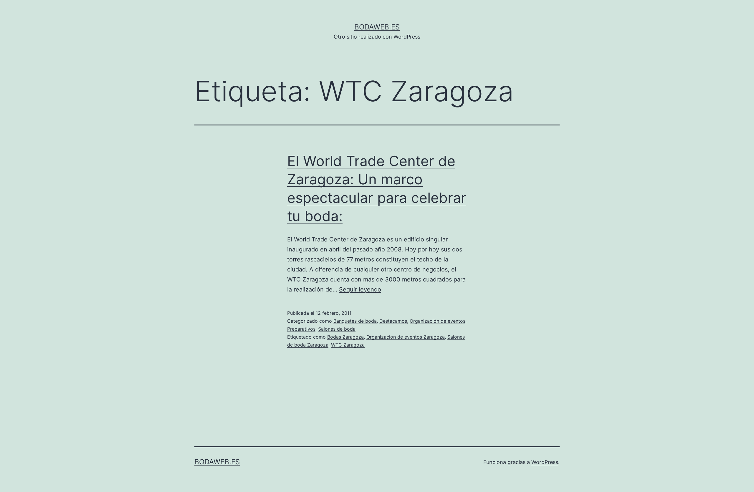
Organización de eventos (437, 321)
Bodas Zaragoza (345, 337)
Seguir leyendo (360, 289)
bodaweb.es (377, 27)
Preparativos (301, 329)
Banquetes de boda (355, 321)
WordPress (544, 462)
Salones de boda (336, 329)
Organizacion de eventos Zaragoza (405, 337)
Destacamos (393, 321)
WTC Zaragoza (348, 345)
